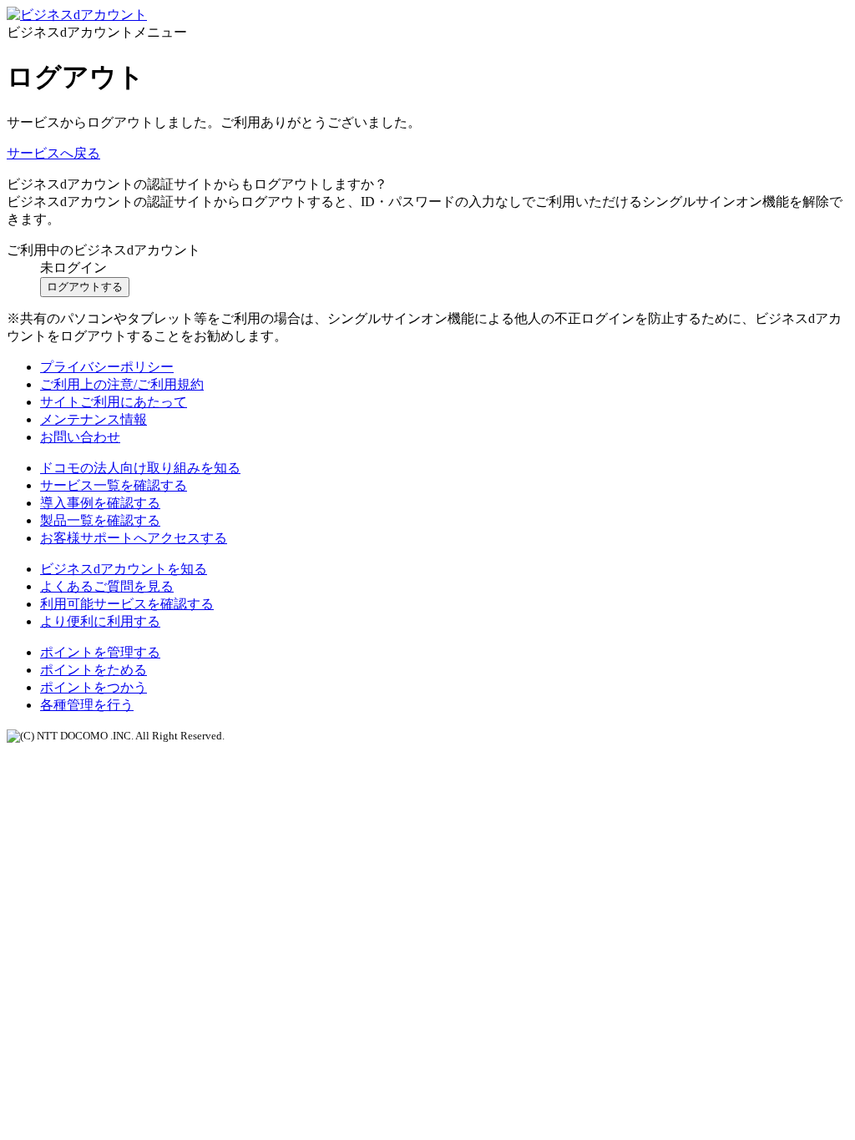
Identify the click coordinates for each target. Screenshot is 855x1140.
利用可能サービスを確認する (127, 604)
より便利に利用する (100, 621)
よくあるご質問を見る (107, 586)
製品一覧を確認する (100, 520)
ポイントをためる (93, 670)
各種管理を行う (87, 705)
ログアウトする (85, 286)
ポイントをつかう (93, 687)
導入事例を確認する (100, 503)
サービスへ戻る (53, 153)
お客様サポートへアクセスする (133, 538)
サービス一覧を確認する (113, 485)
